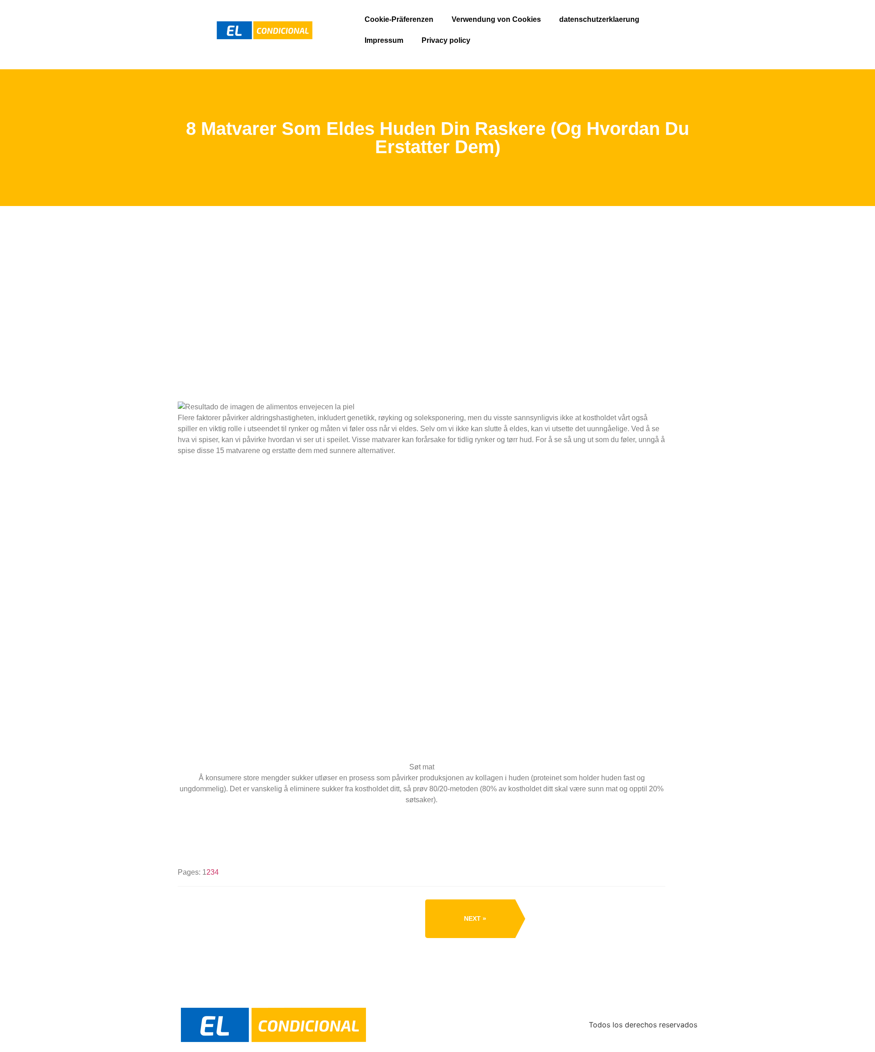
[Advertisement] (421, 341)
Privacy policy (446, 40)
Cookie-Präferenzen (399, 19)
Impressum (384, 40)
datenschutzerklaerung (599, 19)
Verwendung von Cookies (496, 19)
